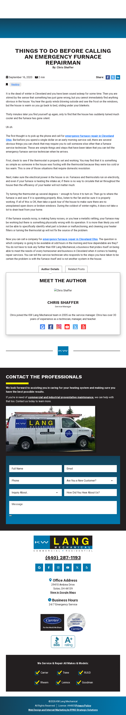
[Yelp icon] (83, 326)
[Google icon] (42, 326)
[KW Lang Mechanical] (63, 543)
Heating (15, 84)
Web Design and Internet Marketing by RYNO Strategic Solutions (63, 710)
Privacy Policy (83, 705)
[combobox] (90, 480)
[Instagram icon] (58, 326)
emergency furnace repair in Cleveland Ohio (70, 239)
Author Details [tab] (50, 269)
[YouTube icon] (67, 326)
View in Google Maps (63, 592)
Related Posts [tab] (76, 269)
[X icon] (75, 326)
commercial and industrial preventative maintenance (61, 397)
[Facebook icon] (50, 326)
